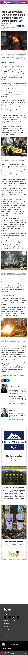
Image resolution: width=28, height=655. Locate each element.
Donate (23, 2)
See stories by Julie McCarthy (17, 403)
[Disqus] (14, 584)
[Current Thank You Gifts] (14, 522)
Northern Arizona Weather (14, 488)
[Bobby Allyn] (4, 412)
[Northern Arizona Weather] (14, 475)
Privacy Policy (6, 623)
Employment (6, 629)
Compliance (5, 632)
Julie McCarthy (9, 24)
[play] (2, 653)
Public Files (5, 626)
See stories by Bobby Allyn (16, 419)
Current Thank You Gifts (14, 542)
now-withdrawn (8, 190)
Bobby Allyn (4, 25)
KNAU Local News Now (14, 456)
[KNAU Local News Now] (14, 440)
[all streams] (26, 653)
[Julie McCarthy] (4, 388)
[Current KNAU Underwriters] (14, 555)
